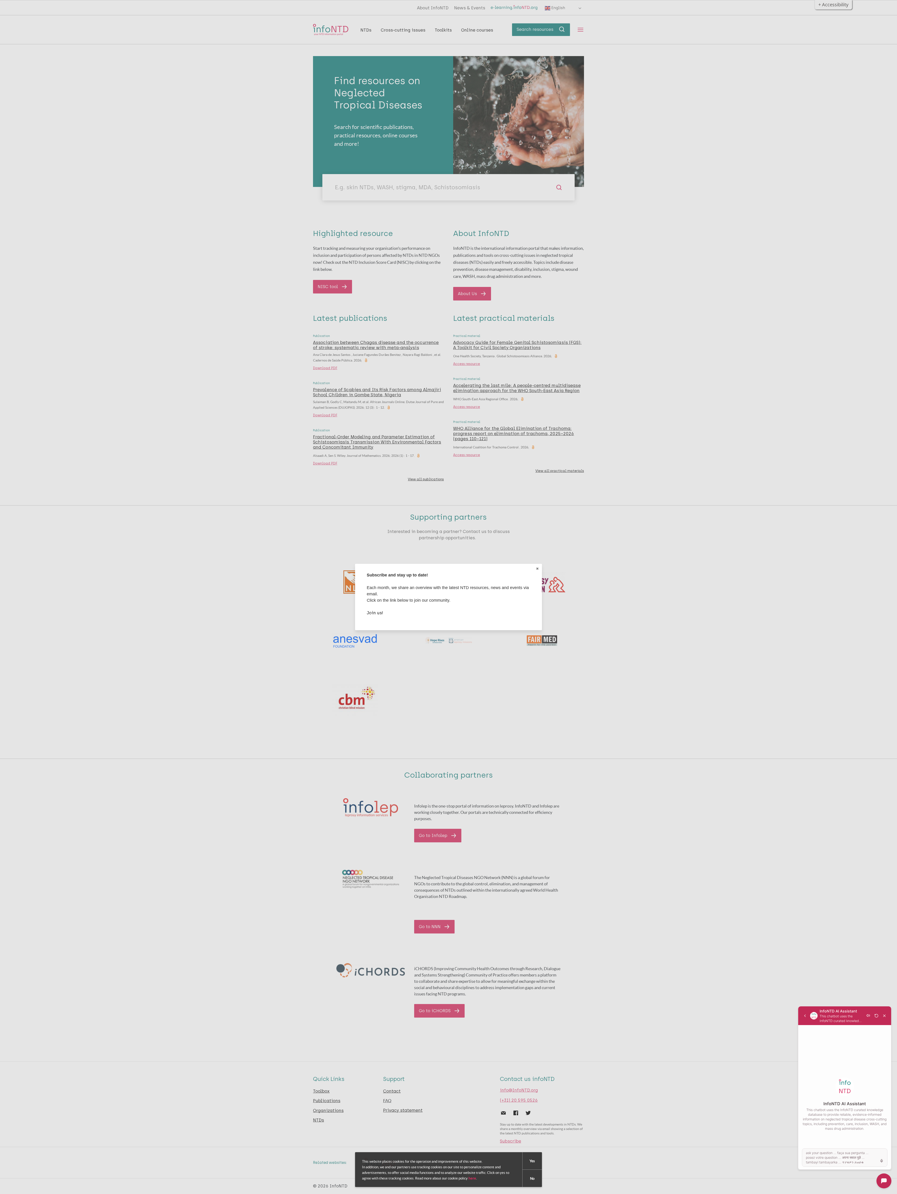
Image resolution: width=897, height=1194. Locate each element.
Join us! (375, 612)
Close (537, 568)
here (472, 1178)
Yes (532, 1161)
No (532, 1178)
